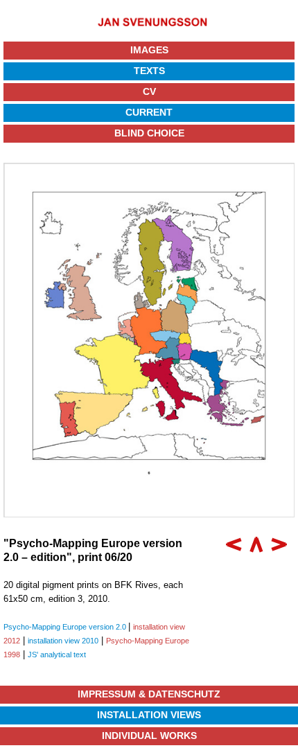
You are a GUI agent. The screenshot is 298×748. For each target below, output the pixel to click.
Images (149, 49)
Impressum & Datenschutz (149, 694)
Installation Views (149, 714)
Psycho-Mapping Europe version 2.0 (65, 627)
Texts (149, 70)
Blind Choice (149, 133)
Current (149, 112)
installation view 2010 (63, 640)
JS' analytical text (57, 654)
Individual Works (149, 735)
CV (149, 91)
